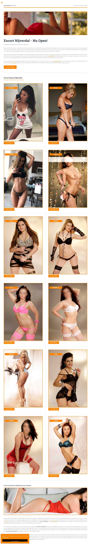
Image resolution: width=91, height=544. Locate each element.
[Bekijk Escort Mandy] (23, 407)
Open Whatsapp (15, 541)
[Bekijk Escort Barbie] (67, 274)
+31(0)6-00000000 (50, 56)
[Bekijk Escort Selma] (23, 207)
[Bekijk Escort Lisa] (23, 340)
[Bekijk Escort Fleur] (67, 207)
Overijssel (10, 5)
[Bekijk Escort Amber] (23, 473)
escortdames (6, 521)
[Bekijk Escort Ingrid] (67, 473)
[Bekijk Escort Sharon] (23, 140)
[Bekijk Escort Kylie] (23, 274)
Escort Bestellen (13, 62)
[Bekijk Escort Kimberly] (67, 340)
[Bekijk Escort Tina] (67, 407)
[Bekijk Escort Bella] (67, 140)
